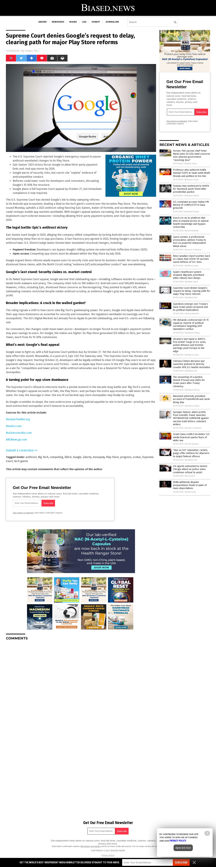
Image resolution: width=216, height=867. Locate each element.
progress (125, 457)
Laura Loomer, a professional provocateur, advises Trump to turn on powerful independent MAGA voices (189, 241)
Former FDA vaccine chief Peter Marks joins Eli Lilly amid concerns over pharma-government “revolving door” (191, 155)
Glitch (68, 457)
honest (96, 22)
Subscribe (181, 862)
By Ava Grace (190, 492)
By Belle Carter (191, 164)
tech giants (21, 461)
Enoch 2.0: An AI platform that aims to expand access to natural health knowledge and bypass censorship (191, 222)
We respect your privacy (90, 846)
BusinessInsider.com (19, 432)
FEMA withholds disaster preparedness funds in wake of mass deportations (190, 485)
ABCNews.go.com (16, 439)
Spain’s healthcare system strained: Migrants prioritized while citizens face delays (188, 275)
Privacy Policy (108, 855)
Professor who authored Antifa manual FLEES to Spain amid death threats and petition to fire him (191, 172)
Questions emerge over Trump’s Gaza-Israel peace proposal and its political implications (190, 307)
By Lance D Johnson (193, 250)
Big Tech (43, 457)
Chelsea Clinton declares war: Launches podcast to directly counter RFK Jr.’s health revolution (191, 364)
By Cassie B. (190, 476)
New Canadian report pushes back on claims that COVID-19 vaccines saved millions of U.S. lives (191, 259)
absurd (42, 22)
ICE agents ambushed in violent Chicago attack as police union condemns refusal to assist (190, 469)
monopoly (99, 457)
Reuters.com (14, 426)
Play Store (112, 457)
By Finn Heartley (191, 231)
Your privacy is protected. (23, 513)
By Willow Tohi (191, 297)
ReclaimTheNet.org (18, 419)
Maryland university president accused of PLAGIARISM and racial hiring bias (191, 399)
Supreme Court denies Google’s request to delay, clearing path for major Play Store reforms (191, 291)
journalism (112, 22)
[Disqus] (81, 685)
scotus (137, 457)
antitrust (31, 457)
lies (84, 22)
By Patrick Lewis (191, 266)
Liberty (87, 457)
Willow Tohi (31, 50)
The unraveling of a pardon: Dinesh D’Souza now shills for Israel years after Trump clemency (189, 382)
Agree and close (183, 847)
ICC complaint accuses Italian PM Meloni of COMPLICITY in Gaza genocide (191, 204)
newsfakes (58, 22)
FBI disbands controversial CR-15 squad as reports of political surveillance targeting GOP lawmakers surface (191, 325)
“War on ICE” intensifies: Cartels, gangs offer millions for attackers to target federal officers (191, 453)
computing (56, 457)
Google (77, 457)
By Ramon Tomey (192, 180)
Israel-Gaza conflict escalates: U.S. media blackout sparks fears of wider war (191, 437)
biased (73, 22)
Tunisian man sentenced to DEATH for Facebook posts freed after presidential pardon (191, 188)
